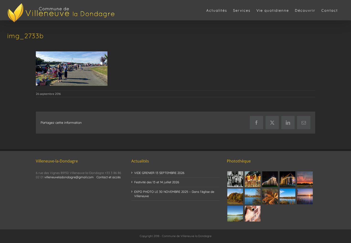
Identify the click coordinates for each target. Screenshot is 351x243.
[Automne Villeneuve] (270, 196)
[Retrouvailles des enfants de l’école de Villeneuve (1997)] (235, 179)
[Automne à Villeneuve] (235, 196)
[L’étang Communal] (235, 213)
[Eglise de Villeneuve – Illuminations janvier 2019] (270, 179)
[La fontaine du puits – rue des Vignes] (252, 213)
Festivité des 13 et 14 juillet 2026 (156, 182)
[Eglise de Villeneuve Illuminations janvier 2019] (287, 179)
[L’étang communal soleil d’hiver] (305, 196)
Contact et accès (108, 177)
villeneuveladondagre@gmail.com (69, 177)
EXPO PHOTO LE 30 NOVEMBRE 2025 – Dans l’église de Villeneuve (174, 194)
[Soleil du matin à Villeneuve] (305, 179)
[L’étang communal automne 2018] (287, 196)
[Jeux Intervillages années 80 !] (252, 179)
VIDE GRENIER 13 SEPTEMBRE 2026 (159, 173)
